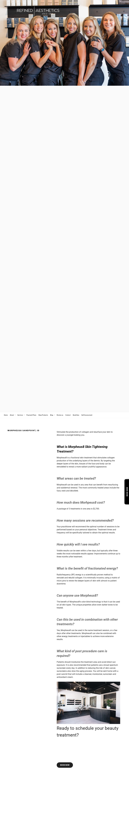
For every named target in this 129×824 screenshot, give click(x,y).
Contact (68, 415)
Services (20, 415)
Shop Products (43, 415)
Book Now (76, 415)
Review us (60, 415)
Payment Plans (31, 415)
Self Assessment (86, 415)
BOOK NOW (64, 765)
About (12, 415)
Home (6, 415)
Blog (51, 415)
